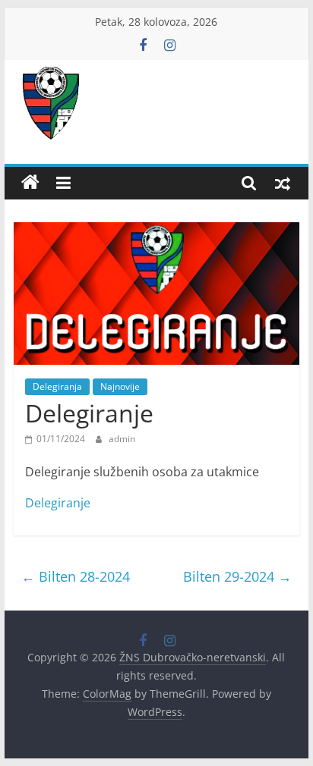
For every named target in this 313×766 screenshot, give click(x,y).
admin (122, 438)
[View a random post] (282, 183)
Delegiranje (57, 502)
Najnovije (120, 386)
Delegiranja (57, 386)
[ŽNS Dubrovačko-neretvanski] (30, 183)
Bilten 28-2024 (75, 576)
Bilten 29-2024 (237, 576)
